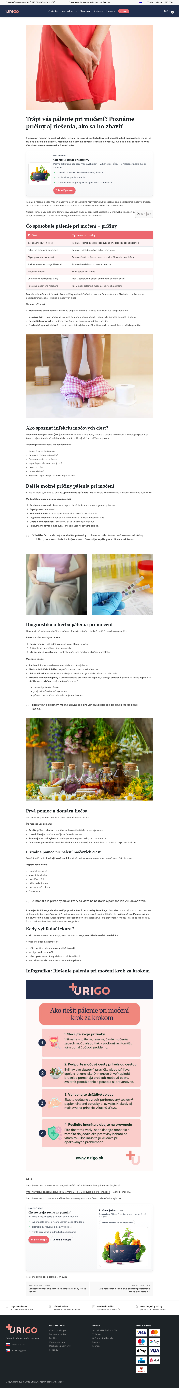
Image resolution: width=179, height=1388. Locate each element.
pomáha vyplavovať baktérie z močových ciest (79, 830)
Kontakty (53, 1349)
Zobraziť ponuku (64, 190)
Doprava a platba (57, 1334)
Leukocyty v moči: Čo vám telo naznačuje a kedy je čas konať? (57, 1290)
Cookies (53, 1338)
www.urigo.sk (19, 1344)
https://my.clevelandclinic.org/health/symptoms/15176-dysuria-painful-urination (68, 1191)
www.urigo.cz (19, 1350)
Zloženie (96, 1334)
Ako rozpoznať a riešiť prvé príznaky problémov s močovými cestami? (124, 1290)
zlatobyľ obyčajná (38, 871)
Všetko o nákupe (154, 2)
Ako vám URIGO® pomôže (104, 1330)
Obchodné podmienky (60, 1346)
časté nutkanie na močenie (43, 459)
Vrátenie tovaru (57, 1342)
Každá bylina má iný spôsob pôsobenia (129, 910)
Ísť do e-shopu (39, 1239)
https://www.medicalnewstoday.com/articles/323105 (53, 1185)
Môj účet (169, 2)
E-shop (96, 1346)
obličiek (94, 652)
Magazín (96, 1342)
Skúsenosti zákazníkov (103, 1338)
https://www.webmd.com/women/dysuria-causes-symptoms (57, 1198)
